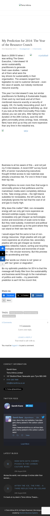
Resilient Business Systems (29, 513)
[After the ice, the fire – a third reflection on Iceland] (8, 488)
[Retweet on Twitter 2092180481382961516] (18, 435)
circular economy (16, 313)
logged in (15, 345)
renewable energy (30, 313)
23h (37, 417)
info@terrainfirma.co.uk (16, 383)
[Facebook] (2, 248)
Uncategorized (24, 49)
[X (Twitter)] (2, 253)
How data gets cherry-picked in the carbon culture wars (27, 464)
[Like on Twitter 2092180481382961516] (23, 435)
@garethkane (29, 417)
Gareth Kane (18, 417)
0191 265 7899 (12, 379)
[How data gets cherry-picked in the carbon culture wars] (8, 464)
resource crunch (9, 316)
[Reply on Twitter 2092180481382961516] (14, 435)
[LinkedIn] (2, 258)
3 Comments (37, 49)
